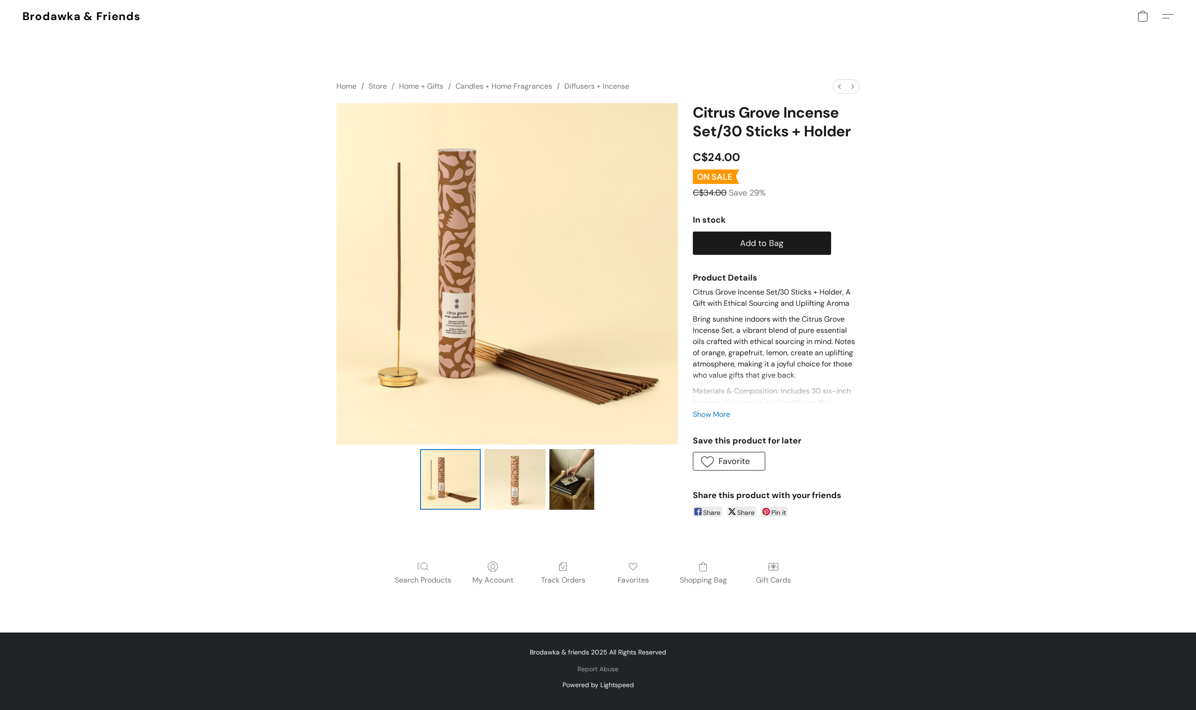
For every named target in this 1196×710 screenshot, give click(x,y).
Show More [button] (711, 414)
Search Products (423, 580)
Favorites (633, 580)
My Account (492, 580)
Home (346, 86)
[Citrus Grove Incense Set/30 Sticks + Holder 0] (450, 479)
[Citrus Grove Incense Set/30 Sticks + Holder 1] (514, 479)
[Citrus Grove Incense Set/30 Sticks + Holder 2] (571, 479)
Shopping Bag (703, 580)
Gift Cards (773, 580)
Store (378, 86)
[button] (81, 16)
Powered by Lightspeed (598, 685)
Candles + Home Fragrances (504, 86)
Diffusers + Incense (596, 86)
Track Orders (563, 580)
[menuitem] (839, 86)
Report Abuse (598, 669)
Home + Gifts (421, 86)
